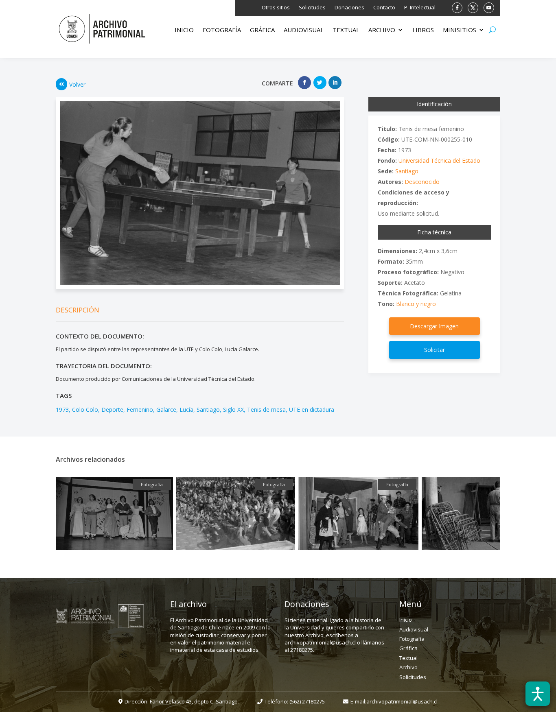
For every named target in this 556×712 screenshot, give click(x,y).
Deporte (112, 409)
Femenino (140, 409)
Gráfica (262, 30)
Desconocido (422, 182)
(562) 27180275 (307, 701)
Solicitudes (312, 7)
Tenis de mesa (266, 409)
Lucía (186, 409)
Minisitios (459, 30)
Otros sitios (276, 7)
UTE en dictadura (311, 409)
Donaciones (349, 7)
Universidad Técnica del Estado (439, 160)
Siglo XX (233, 409)
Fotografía (222, 30)
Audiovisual (304, 30)
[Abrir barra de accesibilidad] (537, 693)
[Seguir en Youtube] (489, 7)
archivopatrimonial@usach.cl (402, 701)
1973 (62, 409)
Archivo (381, 30)
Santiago (208, 409)
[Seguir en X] (473, 7)
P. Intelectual (420, 7)
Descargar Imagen (434, 326)
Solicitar (434, 350)
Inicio (184, 30)
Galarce (166, 409)
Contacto (384, 7)
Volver (77, 84)
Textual (346, 30)
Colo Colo (85, 409)
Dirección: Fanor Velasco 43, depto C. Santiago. (182, 701)
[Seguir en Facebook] (457, 7)
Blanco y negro (416, 304)
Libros (423, 30)
